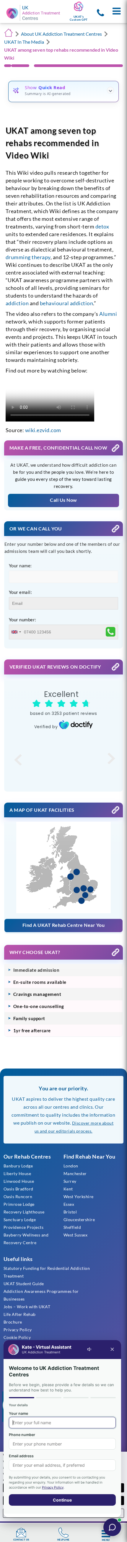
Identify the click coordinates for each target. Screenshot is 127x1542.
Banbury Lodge (18, 1165)
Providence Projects (24, 1227)
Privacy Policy (18, 1329)
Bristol (70, 1211)
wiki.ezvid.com (43, 430)
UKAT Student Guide (24, 1283)
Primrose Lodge (19, 1204)
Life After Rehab (20, 1314)
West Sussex (76, 1234)
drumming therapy (28, 257)
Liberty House (17, 1173)
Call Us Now (63, 500)
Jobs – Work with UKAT (27, 1306)
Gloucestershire (79, 1219)
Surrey (70, 1181)
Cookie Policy (17, 1337)
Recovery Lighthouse (24, 1211)
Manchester (75, 1173)
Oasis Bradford (18, 1188)
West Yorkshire (79, 1196)
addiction (17, 303)
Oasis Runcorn (18, 1196)
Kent (68, 1188)
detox (102, 226)
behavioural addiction (66, 303)
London (71, 1165)
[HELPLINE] (63, 1533)
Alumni (108, 314)
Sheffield (72, 1227)
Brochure (13, 1321)
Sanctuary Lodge (20, 1219)
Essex (69, 1204)
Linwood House (19, 1181)
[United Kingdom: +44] (16, 632)
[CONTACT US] (21, 1533)
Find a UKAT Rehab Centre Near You (63, 925)
